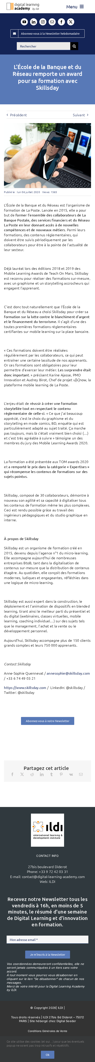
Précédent (18, 114)
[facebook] (61, 21)
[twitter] (70, 21)
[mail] (52, 21)
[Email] (81, 774)
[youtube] (24, 21)
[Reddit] (32, 774)
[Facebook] (12, 774)
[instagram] (42, 21)
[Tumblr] (51, 774)
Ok (47, 1054)
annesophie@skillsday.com (68, 673)
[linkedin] (33, 21)
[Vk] (71, 774)
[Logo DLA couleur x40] (23, 4)
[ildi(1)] (47, 815)
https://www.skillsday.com (25, 687)
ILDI (52, 881)
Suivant (79, 114)
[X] (22, 774)
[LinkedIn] (42, 774)
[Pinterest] (61, 774)
